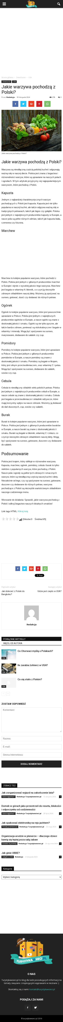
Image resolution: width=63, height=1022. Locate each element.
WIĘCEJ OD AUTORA (12, 643)
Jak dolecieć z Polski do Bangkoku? (13, 593)
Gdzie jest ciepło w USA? (50, 591)
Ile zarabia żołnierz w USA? (33, 665)
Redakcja (10, 97)
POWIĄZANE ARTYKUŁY (14, 639)
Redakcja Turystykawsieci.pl (29, 796)
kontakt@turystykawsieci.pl (42, 989)
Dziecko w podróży (9, 844)
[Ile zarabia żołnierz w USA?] (8, 669)
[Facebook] (27, 1008)
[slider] (10, 519)
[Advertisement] (31, 43)
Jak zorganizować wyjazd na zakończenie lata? (27, 792)
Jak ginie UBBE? (10, 852)
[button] (59, 4)
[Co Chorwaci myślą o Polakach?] (8, 654)
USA (14, 82)
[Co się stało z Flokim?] (8, 683)
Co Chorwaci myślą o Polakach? (35, 651)
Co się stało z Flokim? (30, 679)
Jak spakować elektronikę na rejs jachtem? (25, 822)
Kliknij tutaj (23, 511)
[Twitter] (35, 1008)
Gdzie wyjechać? (8, 797)
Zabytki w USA (7, 857)
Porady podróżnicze (9, 827)
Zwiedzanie (6, 82)
